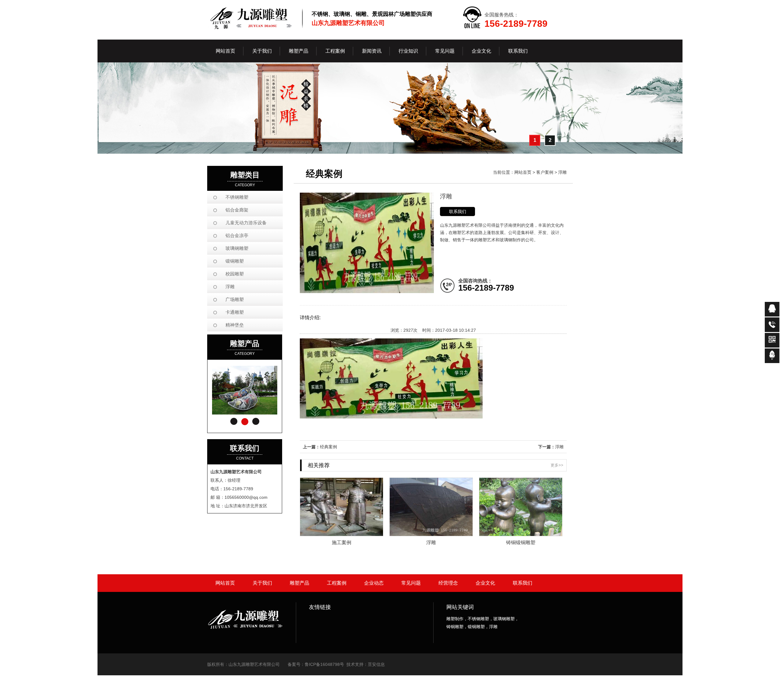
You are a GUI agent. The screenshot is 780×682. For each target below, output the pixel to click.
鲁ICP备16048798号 (324, 664)
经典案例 (328, 446)
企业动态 (374, 583)
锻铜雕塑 (234, 261)
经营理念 (448, 583)
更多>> (557, 465)
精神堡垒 (234, 324)
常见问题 (411, 583)
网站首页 (225, 51)
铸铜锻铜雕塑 (520, 542)
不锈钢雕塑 (236, 197)
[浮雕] (431, 534)
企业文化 (485, 583)
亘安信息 (376, 664)
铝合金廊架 (236, 209)
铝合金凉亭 (236, 235)
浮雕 (230, 286)
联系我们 (457, 211)
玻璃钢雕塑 (236, 248)
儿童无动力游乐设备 (246, 222)
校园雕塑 (234, 273)
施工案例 (341, 542)
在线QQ (772, 309)
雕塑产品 (299, 583)
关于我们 (262, 583)
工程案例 (336, 583)
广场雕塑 (234, 299)
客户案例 (544, 172)
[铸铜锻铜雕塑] (520, 534)
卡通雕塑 (234, 312)
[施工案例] (341, 534)
